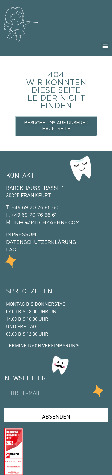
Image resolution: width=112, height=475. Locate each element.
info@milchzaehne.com (46, 222)
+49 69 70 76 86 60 (35, 207)
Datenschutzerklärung (41, 242)
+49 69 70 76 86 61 (34, 215)
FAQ (11, 250)
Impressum (21, 234)
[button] (105, 46)
